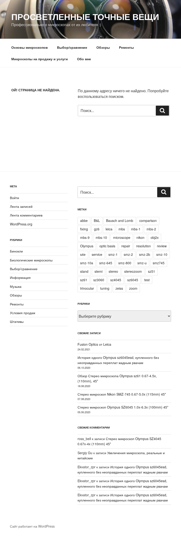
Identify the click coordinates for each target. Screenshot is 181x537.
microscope (121, 237)
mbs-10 (101, 237)
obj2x (155, 237)
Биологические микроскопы (31, 260)
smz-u (142, 262)
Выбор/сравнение (72, 47)
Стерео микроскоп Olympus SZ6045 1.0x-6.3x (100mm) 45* (123, 407)
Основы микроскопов (29, 47)
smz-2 (128, 254)
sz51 (151, 271)
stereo (113, 271)
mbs (122, 229)
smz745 (159, 262)
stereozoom (133, 271)
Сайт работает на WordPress (32, 526)
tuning (104, 288)
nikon (140, 237)
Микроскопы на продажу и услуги (39, 58)
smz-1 (113, 254)
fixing (84, 229)
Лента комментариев (26, 215)
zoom (133, 288)
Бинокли (16, 251)
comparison (148, 220)
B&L (97, 220)
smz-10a (86, 262)
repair (125, 246)
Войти (14, 197)
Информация (20, 277)
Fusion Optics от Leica (94, 344)
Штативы (17, 321)
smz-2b (144, 254)
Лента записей (21, 206)
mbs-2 (151, 229)
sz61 (83, 279)
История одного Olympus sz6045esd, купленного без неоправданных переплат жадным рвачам (118, 360)
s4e (83, 254)
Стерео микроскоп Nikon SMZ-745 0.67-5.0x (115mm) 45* (122, 394)
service (97, 254)
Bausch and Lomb (119, 220)
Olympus (86, 246)
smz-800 (124, 262)
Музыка (15, 286)
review (162, 246)
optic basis (107, 246)
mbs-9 (85, 237)
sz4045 (115, 279)
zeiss (119, 288)
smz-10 (161, 254)
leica (109, 229)
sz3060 (98, 279)
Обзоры (103, 47)
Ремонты (126, 47)
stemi (99, 271)
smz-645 (105, 262)
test (147, 279)
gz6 (96, 229)
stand (84, 271)
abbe (84, 220)
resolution (143, 246)
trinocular (87, 288)
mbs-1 (135, 229)
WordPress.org (21, 224)
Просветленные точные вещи (85, 16)
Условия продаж (22, 312)
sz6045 (132, 279)
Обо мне (84, 58)
